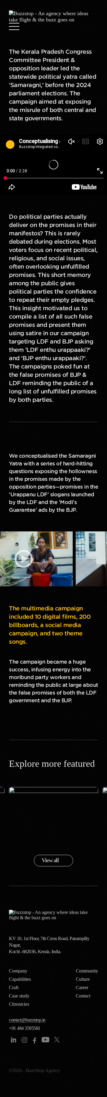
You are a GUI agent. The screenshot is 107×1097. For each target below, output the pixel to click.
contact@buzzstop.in (27, 1019)
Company (18, 970)
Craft (13, 987)
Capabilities (20, 979)
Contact (83, 995)
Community (87, 970)
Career (82, 987)
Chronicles (19, 1004)
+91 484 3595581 (24, 1028)
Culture (83, 979)
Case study (19, 995)
